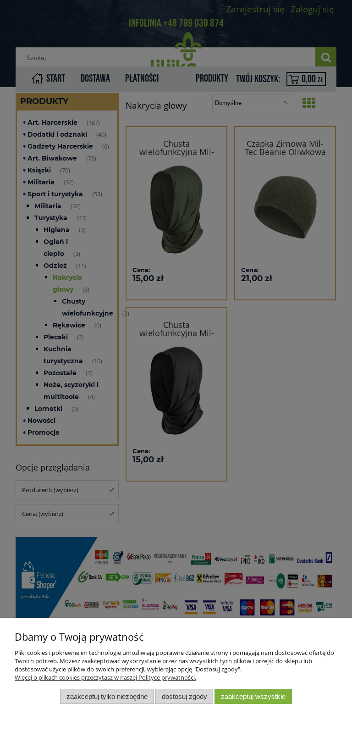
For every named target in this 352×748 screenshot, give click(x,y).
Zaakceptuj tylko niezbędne (107, 696)
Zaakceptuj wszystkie (253, 696)
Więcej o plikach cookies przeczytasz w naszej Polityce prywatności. (105, 677)
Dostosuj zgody (184, 696)
